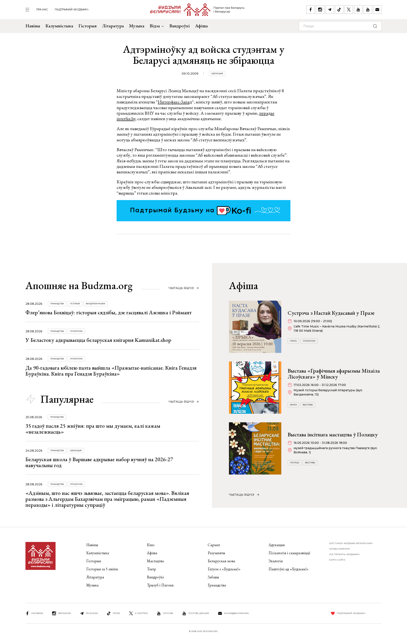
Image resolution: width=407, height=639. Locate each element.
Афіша (201, 26)
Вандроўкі (179, 26)
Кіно (151, 544)
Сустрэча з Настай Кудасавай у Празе (331, 312)
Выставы (308, 405)
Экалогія (276, 560)
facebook (37, 613)
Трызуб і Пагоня (160, 585)
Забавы (213, 577)
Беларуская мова (221, 560)
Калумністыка (59, 26)
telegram (92, 613)
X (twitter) (141, 613)
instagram (64, 613)
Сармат (214, 544)
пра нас (42, 9)
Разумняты (216, 552)
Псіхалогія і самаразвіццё (289, 552)
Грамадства (57, 303)
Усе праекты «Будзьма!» (344, 554)
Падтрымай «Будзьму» (72, 9)
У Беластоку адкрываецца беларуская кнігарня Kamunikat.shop (98, 340)
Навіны (32, 26)
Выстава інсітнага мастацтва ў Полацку (333, 434)
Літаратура (113, 26)
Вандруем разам (95, 303)
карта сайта (337, 559)
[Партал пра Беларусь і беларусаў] (197, 9)
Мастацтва (155, 560)
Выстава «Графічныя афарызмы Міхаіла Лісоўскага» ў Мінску (334, 373)
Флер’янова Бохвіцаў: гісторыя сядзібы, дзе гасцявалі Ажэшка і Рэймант (108, 312)
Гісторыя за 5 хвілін (102, 569)
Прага (293, 341)
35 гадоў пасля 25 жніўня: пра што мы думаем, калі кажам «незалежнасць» (92, 428)
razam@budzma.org (236, 613)
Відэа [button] (155, 26)
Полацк (294, 462)
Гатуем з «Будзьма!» (224, 569)
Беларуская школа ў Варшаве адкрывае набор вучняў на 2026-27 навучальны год (99, 462)
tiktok (116, 613)
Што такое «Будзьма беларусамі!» (351, 543)
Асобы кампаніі (339, 548)
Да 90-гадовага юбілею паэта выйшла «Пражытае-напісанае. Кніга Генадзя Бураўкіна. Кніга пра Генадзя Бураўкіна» (111, 370)
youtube (168, 613)
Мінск (293, 405)
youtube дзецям (198, 613)
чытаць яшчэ (181, 288)
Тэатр (151, 569)
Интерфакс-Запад (175, 102)
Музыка (136, 26)
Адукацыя (217, 73)
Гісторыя (87, 26)
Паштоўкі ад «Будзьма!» (289, 569)
